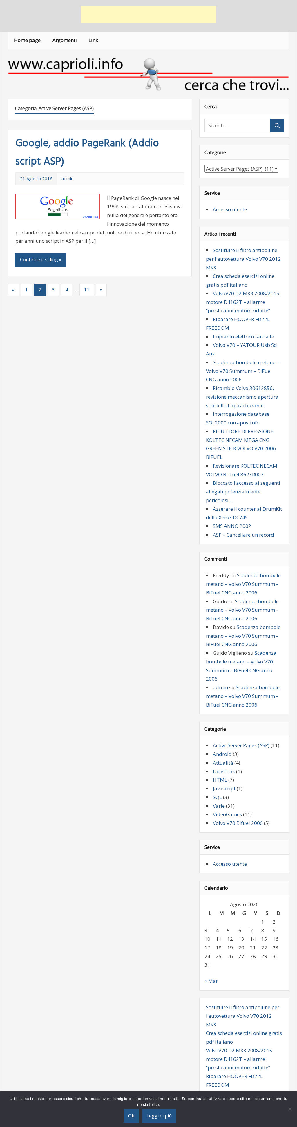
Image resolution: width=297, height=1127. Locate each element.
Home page (27, 40)
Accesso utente (230, 209)
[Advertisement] (148, 14)
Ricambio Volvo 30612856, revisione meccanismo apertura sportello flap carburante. (242, 397)
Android (222, 754)
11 (87, 289)
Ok (131, 1116)
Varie (219, 806)
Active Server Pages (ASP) (241, 745)
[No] (290, 1109)
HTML (220, 779)
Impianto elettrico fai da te (243, 336)
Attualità (223, 762)
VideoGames (227, 814)
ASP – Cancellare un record (243, 534)
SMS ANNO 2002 (232, 526)
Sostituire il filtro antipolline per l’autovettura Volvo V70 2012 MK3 (243, 259)
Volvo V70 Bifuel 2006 (238, 823)
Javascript (224, 788)
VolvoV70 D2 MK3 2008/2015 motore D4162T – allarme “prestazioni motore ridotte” (242, 302)
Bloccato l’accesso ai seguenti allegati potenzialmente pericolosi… (243, 491)
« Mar (211, 981)
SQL (217, 797)
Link (93, 40)
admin (67, 178)
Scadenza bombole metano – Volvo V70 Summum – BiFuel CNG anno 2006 (242, 371)
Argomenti (64, 40)
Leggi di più (159, 1116)
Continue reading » (40, 259)
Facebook (224, 771)
